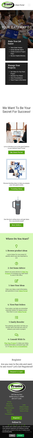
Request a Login (16, 372)
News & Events (9, 408)
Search (9, 412)
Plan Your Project (10, 343)
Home (9, 402)
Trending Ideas (16, 189)
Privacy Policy (24, 409)
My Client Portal (16, 152)
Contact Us (9, 406)
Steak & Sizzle (24, 407)
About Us (9, 404)
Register (16, 418)
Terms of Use (24, 411)
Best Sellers (16, 225)
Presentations (9, 414)
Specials (9, 410)
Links (24, 405)
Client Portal (19, 5)
